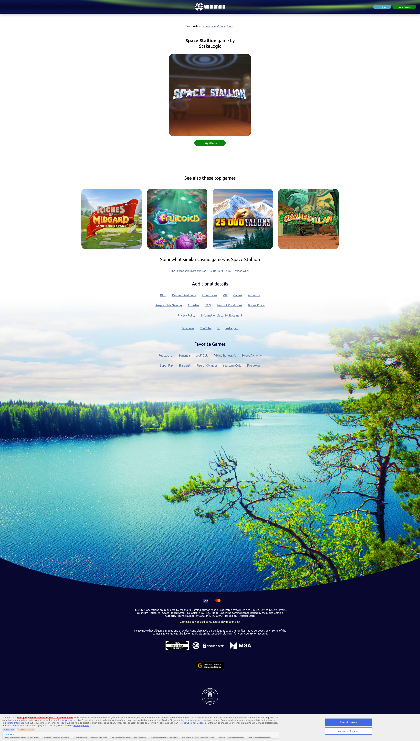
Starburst (184, 365)
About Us (254, 295)
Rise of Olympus (207, 365)
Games (221, 26)
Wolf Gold (202, 355)
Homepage (209, 26)
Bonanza (184, 355)
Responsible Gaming (168, 305)
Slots (230, 26)
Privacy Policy (186, 315)
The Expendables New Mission (188, 270)
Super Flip (166, 365)
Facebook (188, 328)
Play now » (210, 143)
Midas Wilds (242, 270)
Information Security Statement (221, 315)
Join (403, 7)
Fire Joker (253, 365)
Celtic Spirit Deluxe (221, 270)
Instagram (231, 328)
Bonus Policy (256, 305)
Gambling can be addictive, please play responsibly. (210, 621)
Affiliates (193, 305)
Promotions (209, 295)
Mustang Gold (232, 365)
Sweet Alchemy (252, 355)
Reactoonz (165, 355)
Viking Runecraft (225, 355)
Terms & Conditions (229, 305)
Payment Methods (184, 295)
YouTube (205, 328)
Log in (382, 7)
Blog (163, 295)
